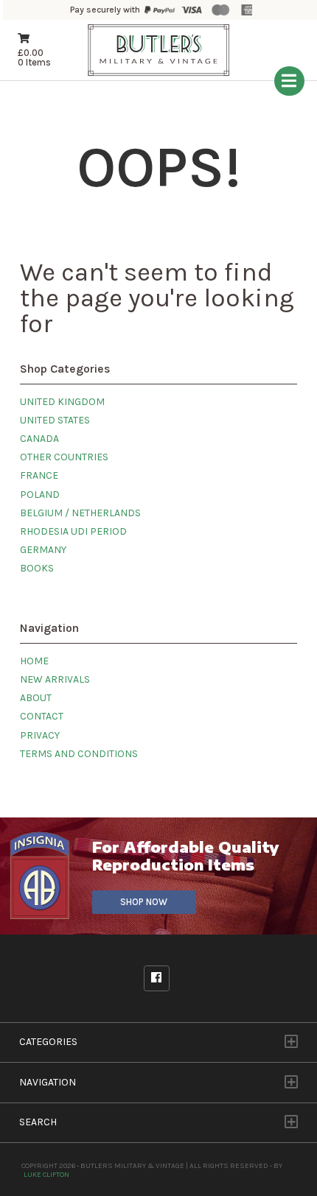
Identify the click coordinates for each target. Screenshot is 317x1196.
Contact (41, 716)
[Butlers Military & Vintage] (159, 74)
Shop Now (143, 901)
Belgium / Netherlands (80, 513)
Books (37, 568)
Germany (43, 550)
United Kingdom (62, 401)
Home (34, 661)
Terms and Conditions (79, 754)
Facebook (157, 978)
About (36, 698)
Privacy (40, 735)
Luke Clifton (46, 1174)
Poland (40, 494)
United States (55, 420)
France (39, 475)
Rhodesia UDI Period (73, 531)
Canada (39, 438)
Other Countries (64, 457)
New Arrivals (55, 679)
